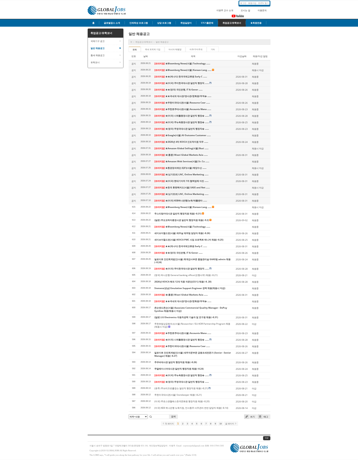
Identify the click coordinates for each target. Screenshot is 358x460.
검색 (173, 416)
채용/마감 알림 (260, 56)
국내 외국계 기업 (152, 49)
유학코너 (106, 62)
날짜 (145, 56)
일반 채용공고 (106, 48)
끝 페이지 (230, 424)
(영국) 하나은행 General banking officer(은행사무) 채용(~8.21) (186, 275)
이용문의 (262, 10)
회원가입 (252, 3)
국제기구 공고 (106, 41)
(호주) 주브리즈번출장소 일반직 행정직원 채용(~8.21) (181, 388)
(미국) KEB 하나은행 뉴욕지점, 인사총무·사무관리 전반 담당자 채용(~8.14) (191, 407)
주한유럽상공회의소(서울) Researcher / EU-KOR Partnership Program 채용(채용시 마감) (192, 325)
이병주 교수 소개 (224, 10)
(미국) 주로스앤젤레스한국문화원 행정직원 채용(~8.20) (182, 401)
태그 (265, 416)
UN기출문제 (207, 23)
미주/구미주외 (196, 49)
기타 (213, 49)
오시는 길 (245, 10)
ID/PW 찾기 (263, 3)
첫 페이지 (169, 424)
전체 (135, 49)
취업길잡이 (186, 23)
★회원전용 (256, 23)
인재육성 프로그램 (138, 23)
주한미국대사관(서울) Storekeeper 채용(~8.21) (178, 394)
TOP (266, 438)
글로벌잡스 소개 (112, 23)
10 (220, 424)
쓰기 (252, 416)
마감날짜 (242, 56)
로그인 (243, 3)
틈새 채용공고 (106, 55)
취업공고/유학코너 (232, 23)
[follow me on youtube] (237, 17)
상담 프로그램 (164, 23)
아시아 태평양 (175, 49)
